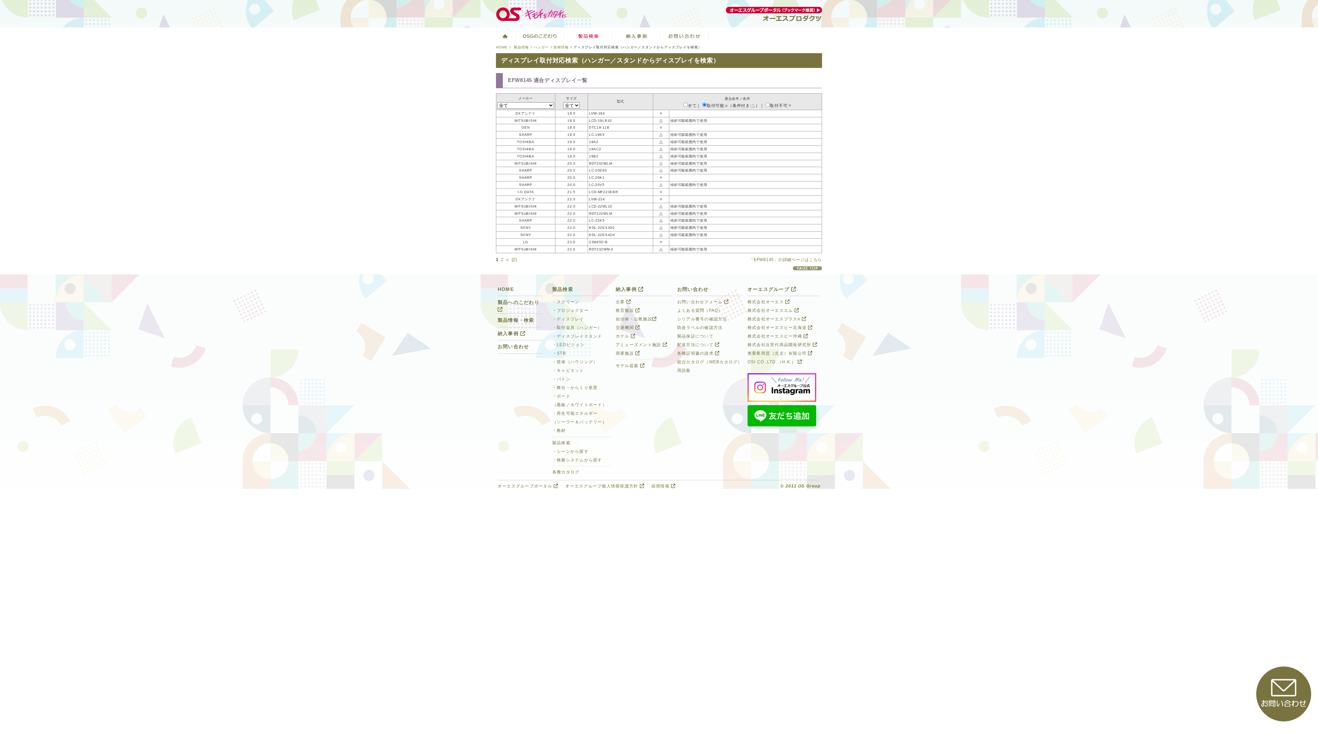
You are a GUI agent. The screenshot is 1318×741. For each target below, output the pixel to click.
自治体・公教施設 (634, 319)
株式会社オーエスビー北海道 (778, 327)
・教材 (559, 430)
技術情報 (561, 47)
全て (692, 106)
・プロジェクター (570, 310)
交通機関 (625, 327)
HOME (502, 47)
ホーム (504, 36)
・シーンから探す (570, 451)
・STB (559, 353)
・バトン (561, 379)
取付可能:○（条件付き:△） (733, 106)
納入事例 (636, 36)
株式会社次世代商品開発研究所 (780, 344)
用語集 (684, 370)
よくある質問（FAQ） (700, 310)
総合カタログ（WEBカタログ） (709, 362)
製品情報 (521, 47)
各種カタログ (566, 472)
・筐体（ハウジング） (575, 362)
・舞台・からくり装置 (575, 387)
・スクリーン (566, 301)
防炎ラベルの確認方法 (699, 327)
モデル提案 (628, 365)
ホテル (623, 336)
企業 (621, 301)
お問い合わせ (684, 36)
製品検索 (588, 36)
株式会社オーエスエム (771, 310)
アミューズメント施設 (639, 344)
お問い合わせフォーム (700, 301)
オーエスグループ (769, 289)
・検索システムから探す (577, 460)
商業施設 (625, 353)
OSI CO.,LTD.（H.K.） (773, 362)
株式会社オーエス (766, 301)
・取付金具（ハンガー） (577, 327)
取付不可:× (780, 106)
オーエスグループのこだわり (540, 36)
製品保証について (695, 336)
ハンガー (541, 47)
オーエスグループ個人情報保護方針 (602, 486)
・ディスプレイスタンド (577, 336)
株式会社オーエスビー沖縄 (775, 336)
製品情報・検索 (516, 320)
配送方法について (696, 344)
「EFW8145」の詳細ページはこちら (785, 259)
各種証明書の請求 (696, 353)
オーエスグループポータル (526, 486)
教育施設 (625, 310)
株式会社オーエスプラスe (775, 319)
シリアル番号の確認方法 (702, 319)
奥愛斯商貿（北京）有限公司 (778, 353)
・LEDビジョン (568, 344)
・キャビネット (568, 370)
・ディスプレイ (568, 319)
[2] (514, 259)
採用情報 (661, 486)
